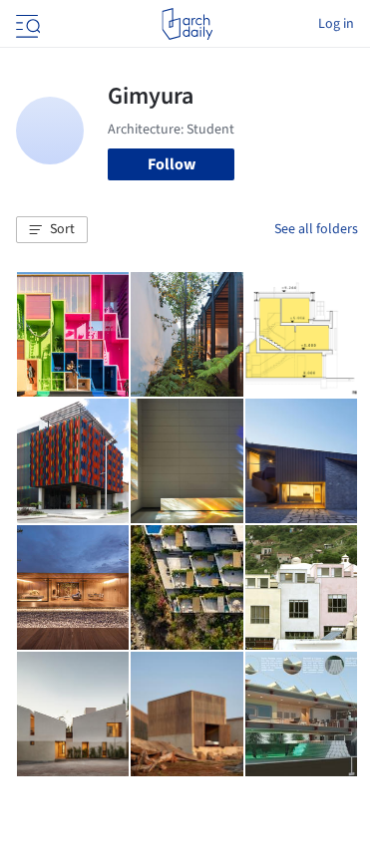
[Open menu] (26, 24)
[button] (52, 230)
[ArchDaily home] (187, 24)
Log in (336, 24)
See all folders (316, 229)
